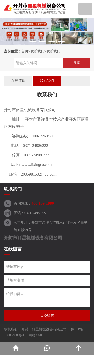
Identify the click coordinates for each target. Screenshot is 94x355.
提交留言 (47, 316)
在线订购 (18, 81)
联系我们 (37, 51)
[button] (33, 41)
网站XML (35, 335)
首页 (24, 51)
